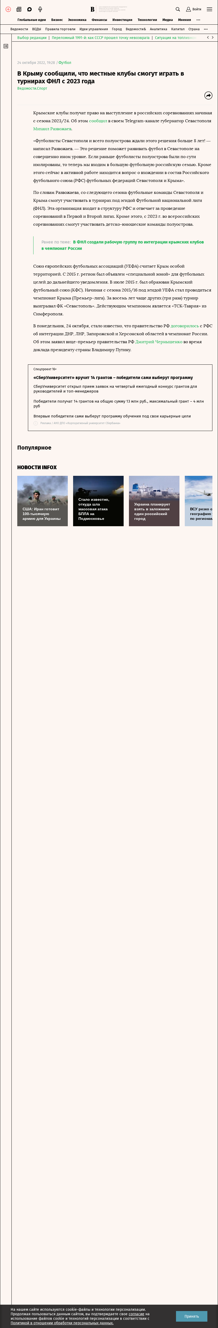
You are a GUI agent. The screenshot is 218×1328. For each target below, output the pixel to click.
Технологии (147, 20)
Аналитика (158, 29)
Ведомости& (136, 29)
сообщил (98, 120)
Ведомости (19, 29)
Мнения (184, 20)
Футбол (64, 62)
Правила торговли (60, 29)
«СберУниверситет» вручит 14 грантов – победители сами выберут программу (113, 377)
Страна (194, 29)
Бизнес (57, 20)
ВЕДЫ (36, 29)
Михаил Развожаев (52, 128)
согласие (136, 1314)
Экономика (77, 20)
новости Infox (37, 467)
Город (117, 29)
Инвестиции (122, 20)
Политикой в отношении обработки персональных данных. (62, 1323)
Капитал (178, 29)
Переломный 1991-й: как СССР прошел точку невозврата (101, 38)
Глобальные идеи (32, 20)
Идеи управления (93, 29)
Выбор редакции (32, 38)
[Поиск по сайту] (178, 9)
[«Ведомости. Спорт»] (93, 9)
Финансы (99, 20)
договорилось (185, 325)
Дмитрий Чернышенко (158, 341)
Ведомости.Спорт (32, 88)
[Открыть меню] (209, 9)
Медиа (167, 20)
